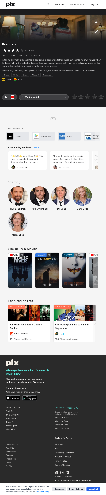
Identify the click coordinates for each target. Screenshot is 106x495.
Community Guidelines (64, 453)
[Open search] (48, 4)
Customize (59, 489)
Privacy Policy (61, 461)
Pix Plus (9, 466)
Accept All (93, 489)
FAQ (57, 448)
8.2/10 (9, 79)
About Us (10, 448)
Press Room (11, 459)
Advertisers (11, 451)
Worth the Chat (61, 425)
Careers (9, 455)
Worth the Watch (62, 417)
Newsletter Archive (63, 457)
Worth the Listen (62, 428)
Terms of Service (62, 465)
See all (36, 147)
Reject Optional (76, 489)
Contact (9, 462)
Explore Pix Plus (62, 438)
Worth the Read (61, 421)
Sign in (94, 4)
